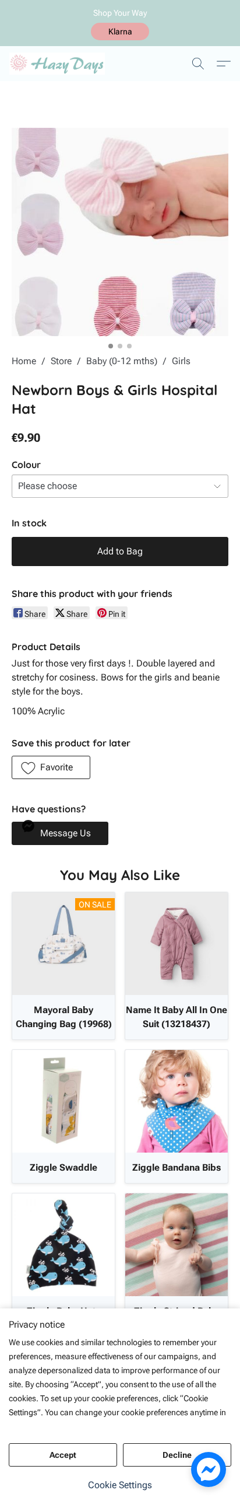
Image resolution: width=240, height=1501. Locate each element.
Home (24, 360)
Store (61, 360)
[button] (120, 31)
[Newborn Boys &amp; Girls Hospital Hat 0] (120, 232)
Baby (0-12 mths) (121, 360)
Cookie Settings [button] (120, 1484)
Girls (181, 360)
